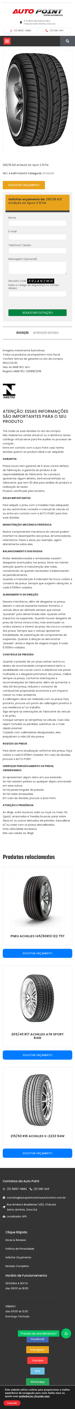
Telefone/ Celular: (19, 245)
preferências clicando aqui (34, 1396)
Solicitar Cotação (37, 313)
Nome (12, 217)
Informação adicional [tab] (46, 333)
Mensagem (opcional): (23, 259)
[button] (7, 41)
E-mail (12, 231)
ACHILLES (48, 173)
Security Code (33, 284)
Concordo (12, 1403)
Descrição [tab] (22, 333)
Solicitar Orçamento (23, 185)
